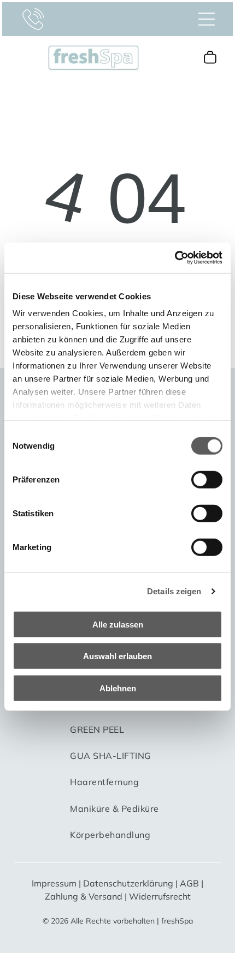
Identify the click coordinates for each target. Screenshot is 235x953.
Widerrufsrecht (160, 896)
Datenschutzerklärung (128, 883)
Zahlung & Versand (83, 896)
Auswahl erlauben (117, 656)
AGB (189, 883)
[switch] (206, 479)
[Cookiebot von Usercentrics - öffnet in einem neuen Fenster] (174, 258)
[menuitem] (97, 734)
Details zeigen (174, 591)
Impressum (54, 883)
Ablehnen (117, 687)
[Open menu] (206, 19)
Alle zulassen (117, 624)
